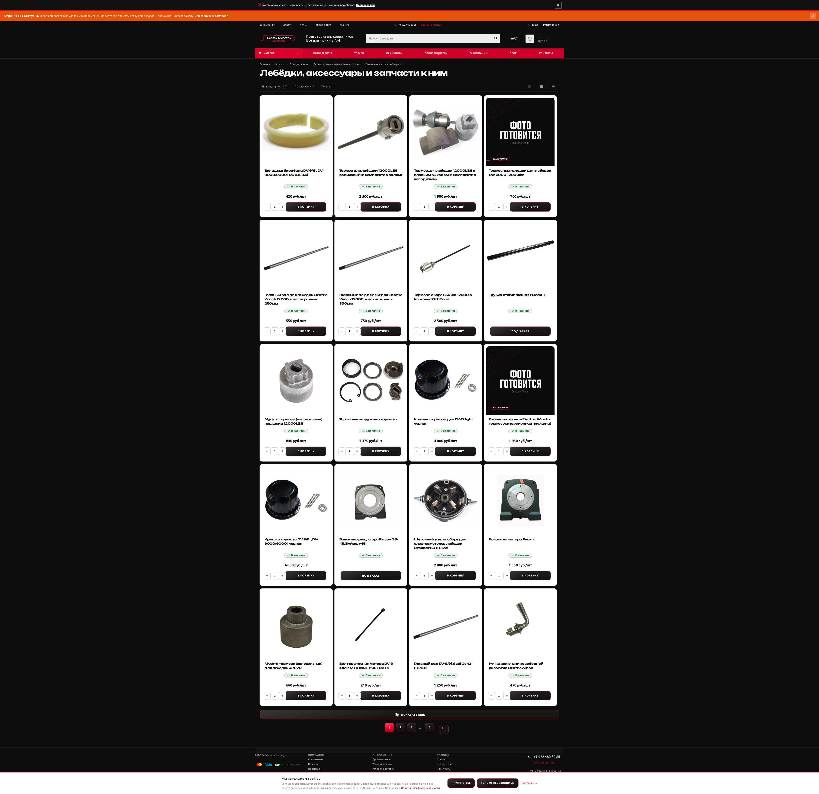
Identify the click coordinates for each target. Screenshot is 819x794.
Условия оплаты (382, 764)
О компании (478, 53)
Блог (513, 53)
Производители (435, 53)
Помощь (443, 755)
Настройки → (529, 783)
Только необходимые (497, 783)
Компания (316, 755)
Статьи (441, 759)
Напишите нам (365, 5)
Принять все (461, 783)
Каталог (269, 53)
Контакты (546, 53)
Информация (382, 755)
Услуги (359, 53)
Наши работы (322, 53)
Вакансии (314, 769)
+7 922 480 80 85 (407, 25)
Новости (313, 764)
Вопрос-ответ (445, 764)
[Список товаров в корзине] (538, 41)
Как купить (394, 53)
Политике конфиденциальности (420, 788)
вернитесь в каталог (214, 16)
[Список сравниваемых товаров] (512, 40)
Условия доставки (383, 769)
